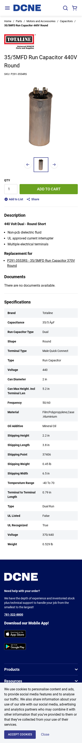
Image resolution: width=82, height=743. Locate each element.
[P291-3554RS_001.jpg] (41, 164)
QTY (7, 180)
